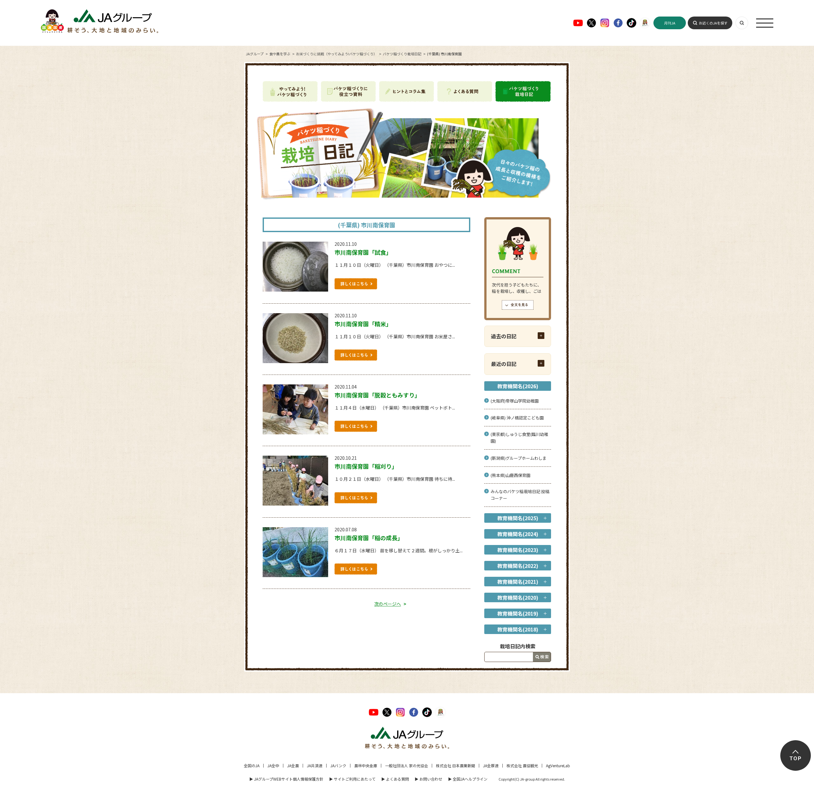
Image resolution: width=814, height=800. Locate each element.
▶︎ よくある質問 (395, 779)
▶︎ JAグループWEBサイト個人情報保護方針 (286, 779)
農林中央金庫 (365, 765)
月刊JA (669, 22)
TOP (795, 758)
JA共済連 (314, 765)
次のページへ (387, 604)
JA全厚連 (491, 765)
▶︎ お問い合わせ (428, 779)
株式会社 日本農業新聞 (455, 765)
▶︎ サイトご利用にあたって (352, 779)
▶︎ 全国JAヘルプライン (467, 779)
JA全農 (293, 765)
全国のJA (251, 765)
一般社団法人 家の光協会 (406, 765)
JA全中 (273, 765)
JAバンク (338, 765)
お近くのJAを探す (713, 22)
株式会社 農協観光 (522, 765)
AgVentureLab (558, 765)
